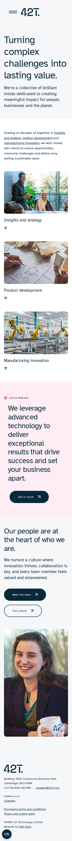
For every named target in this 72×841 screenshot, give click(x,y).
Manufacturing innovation (26, 360)
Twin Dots (25, 826)
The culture (19, 611)
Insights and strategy (22, 220)
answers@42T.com (48, 788)
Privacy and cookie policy (19, 813)
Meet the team (21, 594)
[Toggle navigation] (13, 12)
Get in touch (26, 497)
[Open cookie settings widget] (7, 834)
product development (38, 138)
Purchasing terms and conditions (25, 809)
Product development (23, 290)
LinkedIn (9, 800)
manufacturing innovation (22, 143)
